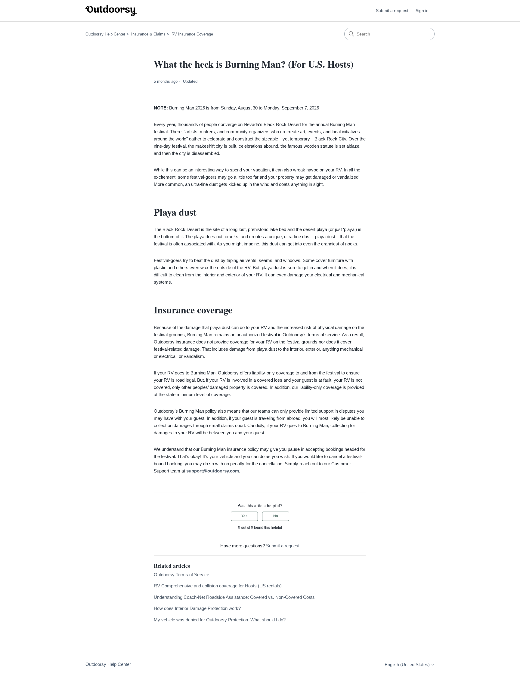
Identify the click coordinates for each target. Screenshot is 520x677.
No (275, 516)
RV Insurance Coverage (192, 34)
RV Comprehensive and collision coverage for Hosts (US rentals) (218, 585)
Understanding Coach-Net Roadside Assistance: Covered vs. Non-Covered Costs (234, 597)
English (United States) (408, 664)
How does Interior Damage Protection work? (197, 608)
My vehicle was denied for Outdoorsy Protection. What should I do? (220, 619)
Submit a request (392, 10)
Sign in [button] (422, 10)
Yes (244, 516)
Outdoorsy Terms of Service (181, 574)
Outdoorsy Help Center (105, 34)
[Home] (111, 10)
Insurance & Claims (148, 34)
